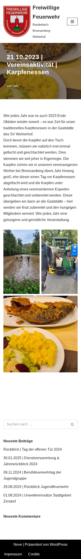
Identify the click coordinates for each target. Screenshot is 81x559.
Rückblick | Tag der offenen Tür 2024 (32, 449)
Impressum (13, 554)
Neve (18, 544)
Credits (34, 554)
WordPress (59, 544)
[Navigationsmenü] (72, 21)
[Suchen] (73, 424)
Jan (15, 85)
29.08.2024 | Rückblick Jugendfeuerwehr (36, 487)
